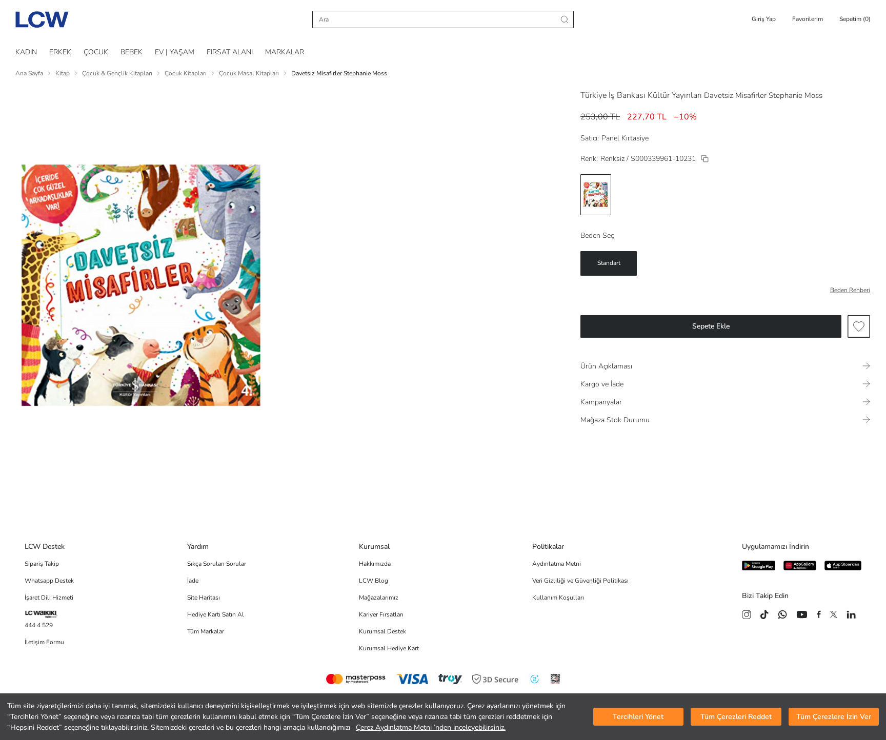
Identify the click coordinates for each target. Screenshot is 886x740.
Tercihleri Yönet (638, 717)
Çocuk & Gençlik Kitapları (117, 73)
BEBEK (131, 52)
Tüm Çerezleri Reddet (736, 717)
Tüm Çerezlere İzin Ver (833, 717)
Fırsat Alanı (230, 52)
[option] (595, 194)
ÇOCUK (96, 52)
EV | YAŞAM (174, 52)
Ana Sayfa (29, 73)
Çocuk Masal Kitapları (249, 73)
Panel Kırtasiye (625, 138)
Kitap (62, 73)
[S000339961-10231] (705, 158)
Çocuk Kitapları (186, 73)
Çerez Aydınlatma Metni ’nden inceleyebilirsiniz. (431, 727)
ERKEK (60, 52)
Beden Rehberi (850, 290)
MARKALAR (284, 52)
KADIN (26, 52)
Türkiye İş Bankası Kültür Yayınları (641, 95)
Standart (608, 263)
